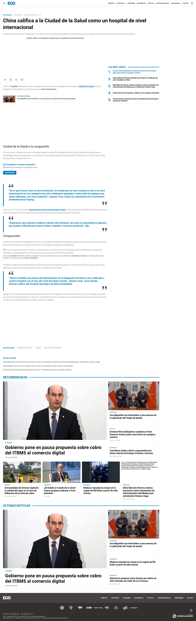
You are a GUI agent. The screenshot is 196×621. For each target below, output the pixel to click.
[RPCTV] (71, 609)
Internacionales (162, 3)
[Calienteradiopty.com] (115, 609)
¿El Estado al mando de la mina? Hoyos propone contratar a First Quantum (60, 491)
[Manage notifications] (191, 610)
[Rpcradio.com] (106, 609)
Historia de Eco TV (27, 614)
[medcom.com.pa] (133, 609)
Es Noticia (120, 3)
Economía (131, 3)
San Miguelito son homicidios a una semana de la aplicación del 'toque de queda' (46, 99)
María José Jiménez (115, 440)
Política (151, 3)
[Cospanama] (89, 609)
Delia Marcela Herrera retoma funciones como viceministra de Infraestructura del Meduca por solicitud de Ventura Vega (51, 362)
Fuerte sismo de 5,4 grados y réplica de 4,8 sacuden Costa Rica (136, 93)
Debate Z (111, 3)
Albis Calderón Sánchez (116, 456)
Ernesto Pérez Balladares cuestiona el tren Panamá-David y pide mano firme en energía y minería (134, 72)
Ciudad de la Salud (86, 86)
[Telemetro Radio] (124, 609)
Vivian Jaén (47, 496)
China (38, 348)
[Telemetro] (62, 609)
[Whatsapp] (16, 80)
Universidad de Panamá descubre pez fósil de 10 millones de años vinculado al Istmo (37, 370)
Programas (175, 3)
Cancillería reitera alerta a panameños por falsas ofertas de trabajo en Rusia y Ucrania (131, 451)
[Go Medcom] (98, 609)
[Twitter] (11, 80)
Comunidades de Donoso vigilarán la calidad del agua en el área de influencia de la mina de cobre (21, 491)
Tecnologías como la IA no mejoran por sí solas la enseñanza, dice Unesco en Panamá (38, 366)
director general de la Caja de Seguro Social (47, 210)
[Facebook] (5, 80)
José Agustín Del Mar (11, 457)
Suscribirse (10, 173)
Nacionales (141, 3)
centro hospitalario (52, 348)
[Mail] (22, 80)
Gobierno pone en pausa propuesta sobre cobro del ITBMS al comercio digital (53, 450)
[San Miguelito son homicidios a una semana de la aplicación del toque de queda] (9, 102)
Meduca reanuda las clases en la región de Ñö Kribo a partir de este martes (101, 491)
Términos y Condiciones (11, 614)
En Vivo (185, 3)
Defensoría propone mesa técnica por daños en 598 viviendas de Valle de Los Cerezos (133, 579)
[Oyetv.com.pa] (80, 609)
